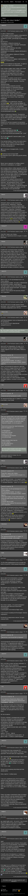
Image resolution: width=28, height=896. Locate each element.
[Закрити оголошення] (25, 6)
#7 (26, 317)
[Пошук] (26, 1)
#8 (26, 343)
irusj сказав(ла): (5, 534)
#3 (26, 231)
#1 (26, 30)
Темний (4, 889)
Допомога (14, 890)
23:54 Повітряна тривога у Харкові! (15, 31)
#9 (26, 390)
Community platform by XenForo (13, 893)
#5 (26, 276)
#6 (26, 301)
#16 (26, 660)
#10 (26, 411)
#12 (26, 531)
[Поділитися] (25, 31)
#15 (26, 631)
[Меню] (1, 1)
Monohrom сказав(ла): (7, 696)
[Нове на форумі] (23, 1)
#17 (26, 693)
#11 (26, 467)
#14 (26, 575)
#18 (26, 747)
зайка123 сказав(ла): (6, 355)
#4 (26, 247)
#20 (26, 838)
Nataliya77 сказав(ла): (7, 471)
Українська (4, 890)
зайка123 (4, 22)
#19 (26, 818)
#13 (26, 559)
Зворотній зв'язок (16, 889)
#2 (26, 200)
